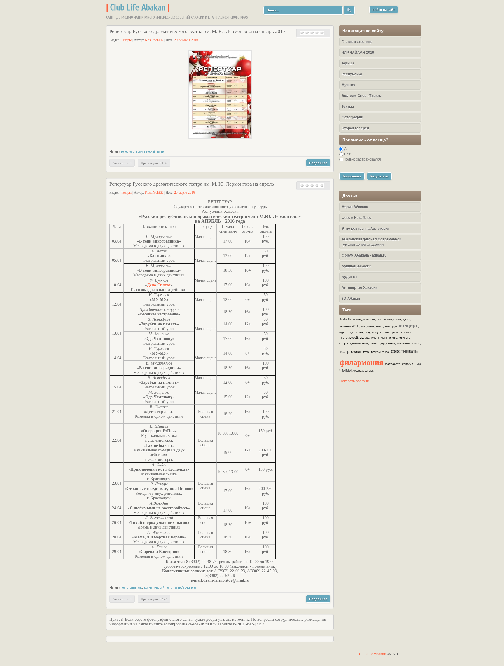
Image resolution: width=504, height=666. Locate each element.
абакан (345, 319)
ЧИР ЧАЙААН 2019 (358, 52)
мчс (373, 337)
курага (344, 332)
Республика (352, 74)
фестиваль (404, 351)
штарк (369, 370)
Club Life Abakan (137, 7)
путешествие (359, 343)
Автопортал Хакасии (359, 288)
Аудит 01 (349, 277)
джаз (406, 319)
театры (356, 351)
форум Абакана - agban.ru (364, 255)
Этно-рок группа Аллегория (365, 228)
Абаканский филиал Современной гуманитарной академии (371, 242)
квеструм (391, 326)
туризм (376, 351)
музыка (365, 337)
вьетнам (369, 319)
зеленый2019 (349, 326)
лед (367, 332)
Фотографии (352, 117)
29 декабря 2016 (186, 40)
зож (363, 326)
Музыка (348, 85)
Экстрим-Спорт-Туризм (362, 96)
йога (371, 326)
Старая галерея (355, 128)
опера (393, 337)
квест (379, 326)
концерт (408, 325)
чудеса (358, 370)
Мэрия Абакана (355, 207)
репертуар (127, 152)
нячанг (382, 337)
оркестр (404, 337)
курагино (356, 332)
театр (124, 588)
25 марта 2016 (184, 193)
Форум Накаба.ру (357, 218)
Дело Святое (159, 285)
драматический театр (149, 152)
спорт (416, 343)
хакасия (407, 363)
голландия (384, 319)
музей (353, 337)
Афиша (348, 63)
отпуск (344, 343)
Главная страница (357, 42)
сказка (390, 343)
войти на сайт (383, 9)
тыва (385, 351)
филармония (361, 361)
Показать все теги (354, 381)
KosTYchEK (154, 40)
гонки (397, 319)
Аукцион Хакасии (356, 266)
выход (357, 319)
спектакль (403, 343)
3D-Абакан (351, 299)
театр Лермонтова (185, 588)
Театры (126, 40)
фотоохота (392, 363)
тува (366, 351)
